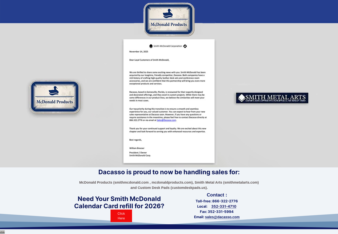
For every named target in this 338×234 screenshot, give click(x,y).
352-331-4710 (223, 206)
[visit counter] (2, 232)
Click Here (121, 216)
